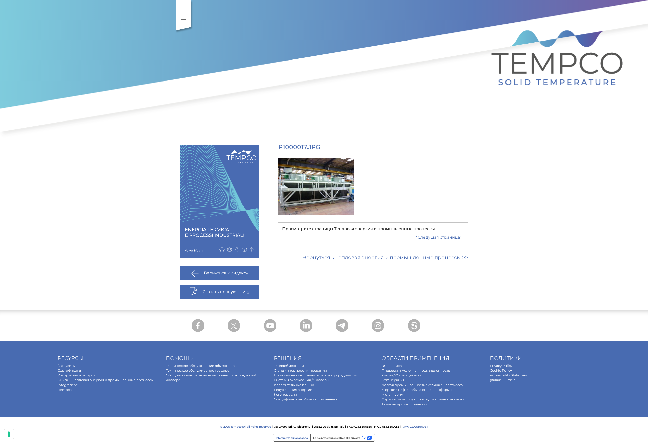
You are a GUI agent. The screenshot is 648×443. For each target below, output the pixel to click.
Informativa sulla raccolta (292, 437)
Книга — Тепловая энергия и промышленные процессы (105, 380)
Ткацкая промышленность (404, 404)
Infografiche (68, 385)
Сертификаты (69, 370)
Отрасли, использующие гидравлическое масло (423, 399)
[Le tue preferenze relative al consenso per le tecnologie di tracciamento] (9, 434)
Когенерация (285, 394)
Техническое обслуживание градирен (199, 370)
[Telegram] (342, 325)
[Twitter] (234, 325)
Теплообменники (289, 366)
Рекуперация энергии (293, 390)
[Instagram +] (378, 325)
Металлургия (393, 394)
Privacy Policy (501, 366)
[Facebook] (198, 325)
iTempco (65, 390)
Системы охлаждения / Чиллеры (301, 380)
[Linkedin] (306, 325)
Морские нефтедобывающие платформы (417, 390)
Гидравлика (392, 366)
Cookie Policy (501, 370)
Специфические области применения (307, 399)
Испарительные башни (294, 385)
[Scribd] (414, 325)
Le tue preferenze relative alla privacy (336, 437)
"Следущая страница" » (440, 237)
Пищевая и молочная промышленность (416, 370)
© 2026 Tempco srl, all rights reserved (245, 426)
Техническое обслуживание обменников (201, 366)
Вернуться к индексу (226, 273)
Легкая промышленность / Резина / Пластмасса (422, 385)
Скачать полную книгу (226, 292)
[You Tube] (270, 325)
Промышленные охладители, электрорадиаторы (315, 375)
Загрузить (66, 366)
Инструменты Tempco (76, 375)
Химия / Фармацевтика (401, 375)
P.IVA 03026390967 (414, 426)
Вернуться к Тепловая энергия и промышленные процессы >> (385, 257)
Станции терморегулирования (300, 370)
